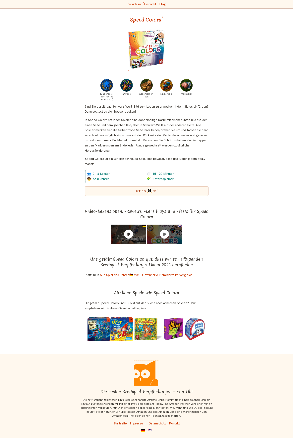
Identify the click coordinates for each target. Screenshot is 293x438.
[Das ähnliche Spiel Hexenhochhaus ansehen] (99, 329)
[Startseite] (146, 373)
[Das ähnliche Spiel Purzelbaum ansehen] (148, 329)
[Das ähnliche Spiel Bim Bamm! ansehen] (173, 329)
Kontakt (174, 423)
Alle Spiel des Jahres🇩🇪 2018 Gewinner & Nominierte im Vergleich (146, 275)
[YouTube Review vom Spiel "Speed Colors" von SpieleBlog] (128, 234)
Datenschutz (157, 423)
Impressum (138, 423)
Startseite (120, 423)
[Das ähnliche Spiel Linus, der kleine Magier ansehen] (121, 329)
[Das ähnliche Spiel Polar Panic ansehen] (195, 329)
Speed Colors (146, 19)
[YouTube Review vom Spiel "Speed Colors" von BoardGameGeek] (164, 234)
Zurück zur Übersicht (141, 4)
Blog (162, 4)
